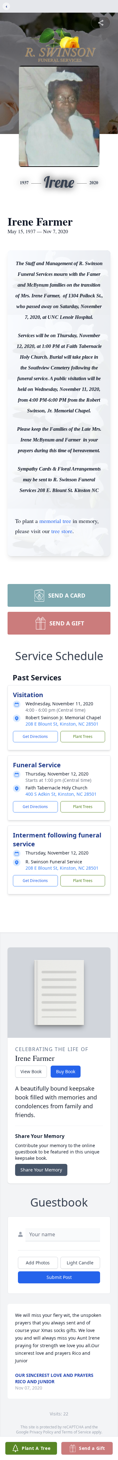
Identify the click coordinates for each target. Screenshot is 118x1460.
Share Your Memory (41, 1170)
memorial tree (55, 521)
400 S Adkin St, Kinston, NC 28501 (61, 794)
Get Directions (35, 736)
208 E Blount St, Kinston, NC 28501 (61, 724)
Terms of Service (76, 1432)
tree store (61, 531)
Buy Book (65, 1071)
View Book (31, 1071)
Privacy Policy (41, 1432)
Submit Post (59, 1277)
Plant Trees (83, 736)
